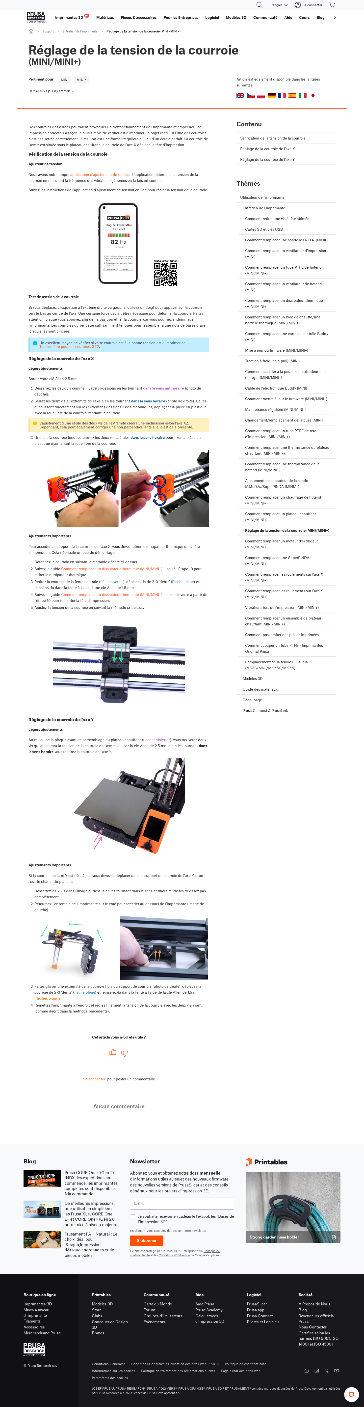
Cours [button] (304, 17)
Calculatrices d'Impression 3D (209, 1318)
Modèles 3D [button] (236, 17)
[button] (240, 95)
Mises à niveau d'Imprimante (36, 1312)
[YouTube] (336, 1371)
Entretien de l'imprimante (80, 31)
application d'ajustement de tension (100, 174)
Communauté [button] (265, 17)
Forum (149, 1309)
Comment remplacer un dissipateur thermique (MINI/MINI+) (111, 568)
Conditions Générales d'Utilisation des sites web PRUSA (175, 1364)
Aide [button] (288, 17)
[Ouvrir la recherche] (259, 5)
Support (48, 31)
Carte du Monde (158, 1303)
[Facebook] (307, 1371)
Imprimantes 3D (38, 1303)
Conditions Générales (108, 1364)
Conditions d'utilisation (174, 1255)
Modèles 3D (102, 1303)
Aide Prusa (204, 1303)
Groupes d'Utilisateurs (163, 1315)
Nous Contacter (313, 1326)
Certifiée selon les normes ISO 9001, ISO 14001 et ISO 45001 (318, 1338)
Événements (154, 1321)
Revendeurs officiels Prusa (316, 1318)
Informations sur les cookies (113, 1371)
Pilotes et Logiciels (263, 1321)
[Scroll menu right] (335, 17)
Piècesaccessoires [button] (139, 17)
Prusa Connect (260, 1315)
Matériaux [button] (105, 17)
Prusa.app (255, 1309)
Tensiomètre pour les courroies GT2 (69, 346)
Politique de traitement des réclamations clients (178, 1371)
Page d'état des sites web (240, 1371)
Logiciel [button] (212, 17)
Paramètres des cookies (110, 1378)
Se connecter (94, 1079)
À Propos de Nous (314, 1303)
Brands (98, 1332)
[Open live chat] (351, 1394)
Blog (303, 1309)
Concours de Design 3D (110, 1324)
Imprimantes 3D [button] (71, 17)
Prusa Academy (209, 1309)
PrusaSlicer (257, 1303)
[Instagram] (317, 1371)
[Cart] (332, 5)
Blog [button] (321, 17)
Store (97, 1309)
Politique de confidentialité (245, 1364)
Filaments (32, 1321)
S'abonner (146, 1240)
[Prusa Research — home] (36, 17)
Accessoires (34, 1326)
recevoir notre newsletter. (189, 1231)
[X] (327, 1371)
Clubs (97, 1315)
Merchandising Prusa (42, 1332)
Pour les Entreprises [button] (181, 17)
